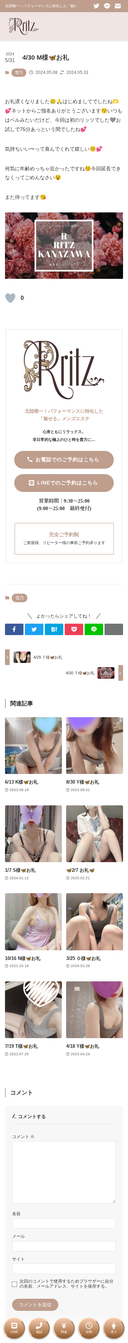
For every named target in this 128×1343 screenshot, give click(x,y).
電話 (39, 1332)
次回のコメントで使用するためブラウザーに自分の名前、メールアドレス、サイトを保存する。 (66, 1283)
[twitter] (96, 6)
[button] (14, 629)
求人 (114, 1332)
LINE (14, 1332)
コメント (23, 1136)
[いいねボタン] (10, 298)
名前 (16, 1213)
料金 (64, 1332)
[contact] (117, 6)
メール (18, 1236)
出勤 (89, 1332)
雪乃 (19, 72)
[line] (107, 6)
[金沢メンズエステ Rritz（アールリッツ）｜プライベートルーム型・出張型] (23, 26)
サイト (18, 1259)
